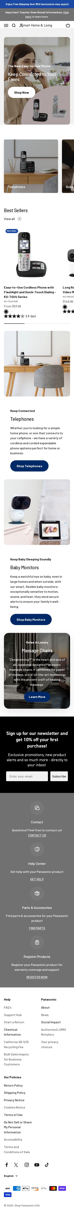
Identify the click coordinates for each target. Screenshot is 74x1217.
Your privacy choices (49, 1044)
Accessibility (13, 1139)
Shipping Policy (14, 1092)
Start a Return (14, 1022)
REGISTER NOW (37, 977)
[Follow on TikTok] (47, 1164)
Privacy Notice (14, 1100)
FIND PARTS (37, 928)
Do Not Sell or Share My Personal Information (18, 1127)
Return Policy (13, 1085)
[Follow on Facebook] (6, 1164)
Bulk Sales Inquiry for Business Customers (16, 1059)
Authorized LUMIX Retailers (53, 1032)
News (45, 1015)
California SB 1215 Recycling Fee (16, 1044)
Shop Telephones (29, 466)
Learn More (37, 697)
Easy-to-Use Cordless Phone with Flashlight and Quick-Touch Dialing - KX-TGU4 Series (30, 292)
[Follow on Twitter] (16, 1164)
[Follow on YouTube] (36, 1164)
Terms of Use (13, 1115)
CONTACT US (37, 835)
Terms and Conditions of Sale (17, 1149)
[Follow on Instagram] (26, 1164)
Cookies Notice (14, 1107)
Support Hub (13, 1015)
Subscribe (59, 776)
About (45, 1007)
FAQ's (7, 1007)
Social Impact (51, 1022)
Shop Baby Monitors (31, 619)
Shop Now (21, 92)
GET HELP (37, 879)
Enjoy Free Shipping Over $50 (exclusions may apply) (37, 4)
